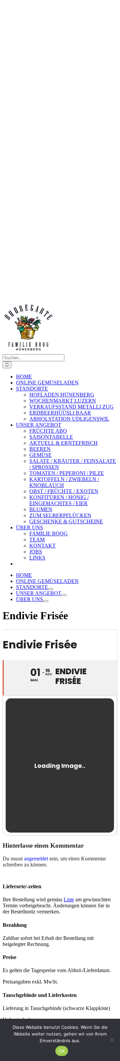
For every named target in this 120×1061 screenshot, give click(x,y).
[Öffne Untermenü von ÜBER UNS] (45, 601)
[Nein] (111, 1040)
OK (62, 1051)
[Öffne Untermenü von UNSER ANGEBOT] (64, 595)
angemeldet (36, 858)
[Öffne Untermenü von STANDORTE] (50, 589)
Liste (69, 899)
